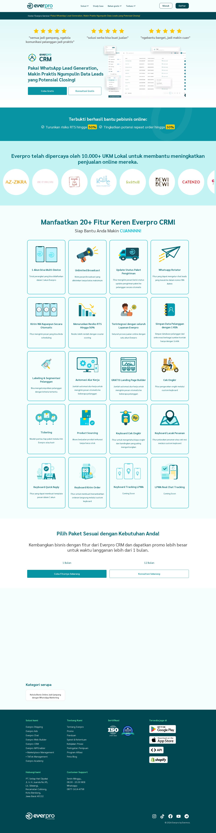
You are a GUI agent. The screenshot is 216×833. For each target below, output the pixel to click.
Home (30, 15)
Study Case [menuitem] (98, 6)
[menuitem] (84, 6)
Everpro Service (42, 15)
